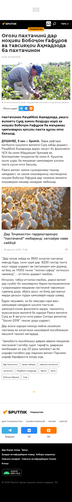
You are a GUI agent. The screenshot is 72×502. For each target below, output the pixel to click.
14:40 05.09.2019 (11, 56)
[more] (66, 249)
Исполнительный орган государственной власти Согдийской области (36, 102)
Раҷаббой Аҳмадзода (26, 370)
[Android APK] (12, 473)
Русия (52, 421)
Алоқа (5, 463)
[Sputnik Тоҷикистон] (10, 25)
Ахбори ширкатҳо (45, 454)
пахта (52, 370)
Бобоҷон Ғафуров (11, 377)
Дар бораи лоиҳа (11, 449)
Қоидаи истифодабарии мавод (18, 454)
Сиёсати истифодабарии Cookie (39, 458)
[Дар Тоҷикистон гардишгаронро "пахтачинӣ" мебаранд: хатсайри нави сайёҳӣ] (36, 208)
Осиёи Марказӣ (35, 421)
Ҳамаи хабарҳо (29, 364)
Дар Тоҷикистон (10, 364)
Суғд (25, 377)
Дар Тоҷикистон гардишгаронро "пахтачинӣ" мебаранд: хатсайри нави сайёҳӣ (36, 238)
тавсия (43, 370)
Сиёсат (63, 421)
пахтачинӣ (8, 370)
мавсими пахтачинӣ (49, 364)
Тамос (24, 449)
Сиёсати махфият (11, 458)
